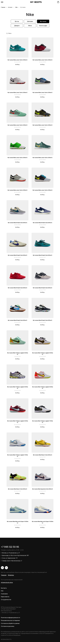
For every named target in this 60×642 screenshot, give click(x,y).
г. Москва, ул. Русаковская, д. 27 (10, 553)
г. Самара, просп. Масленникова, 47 (11, 561)
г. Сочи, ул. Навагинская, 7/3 (9, 558)
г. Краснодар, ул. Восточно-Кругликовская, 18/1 (15, 555)
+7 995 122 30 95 (10, 546)
